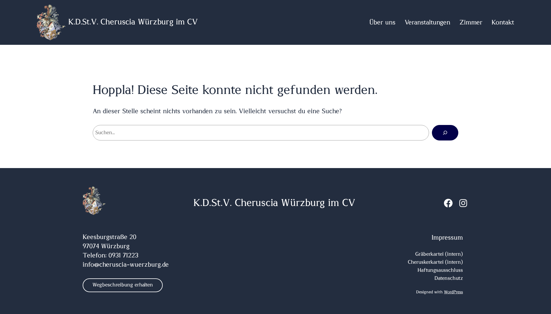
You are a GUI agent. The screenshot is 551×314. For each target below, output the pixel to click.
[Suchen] (445, 132)
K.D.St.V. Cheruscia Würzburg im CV (133, 22)
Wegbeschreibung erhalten (122, 285)
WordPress (453, 292)
